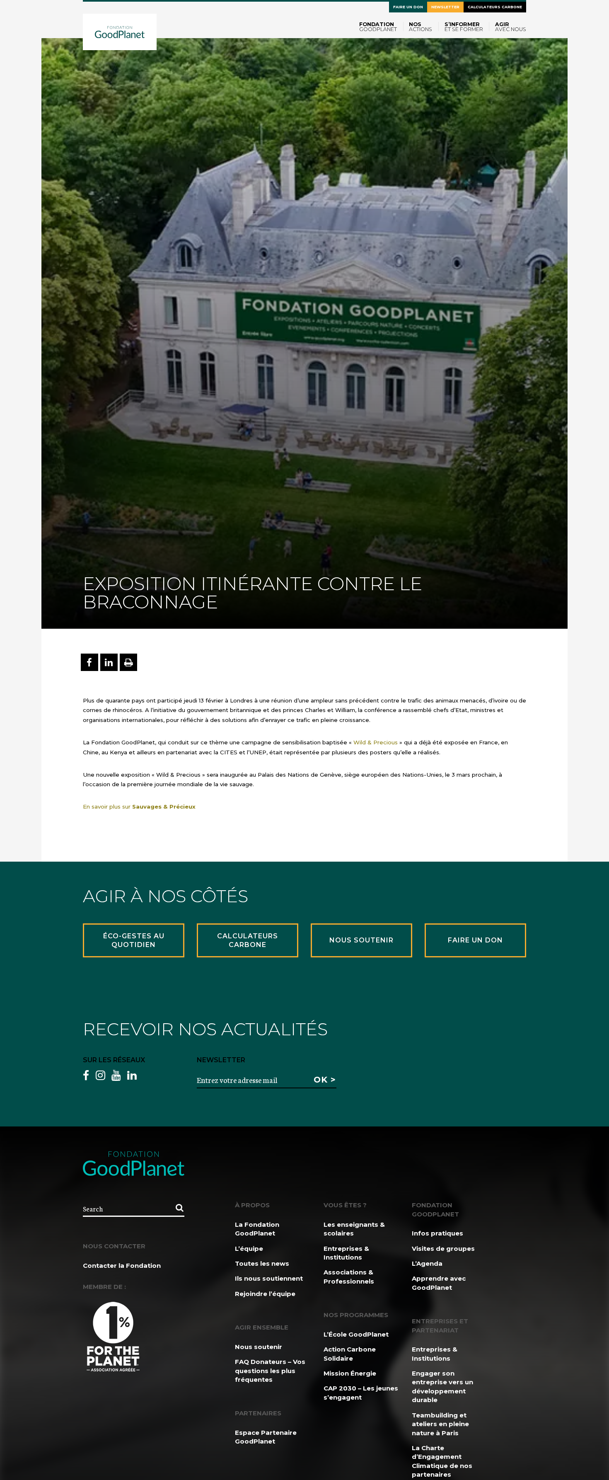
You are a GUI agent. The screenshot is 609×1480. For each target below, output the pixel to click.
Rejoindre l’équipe (265, 1294)
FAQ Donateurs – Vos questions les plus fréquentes (270, 1370)
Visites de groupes (443, 1248)
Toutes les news (262, 1263)
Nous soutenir (258, 1347)
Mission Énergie (350, 1373)
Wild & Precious (375, 742)
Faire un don (408, 7)
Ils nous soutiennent (269, 1278)
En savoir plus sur (139, 806)
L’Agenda (427, 1263)
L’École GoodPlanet (356, 1334)
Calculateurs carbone (495, 7)
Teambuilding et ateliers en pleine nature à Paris (440, 1424)
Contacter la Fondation (122, 1265)
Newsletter (445, 7)
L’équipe (249, 1248)
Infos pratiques (437, 1233)
